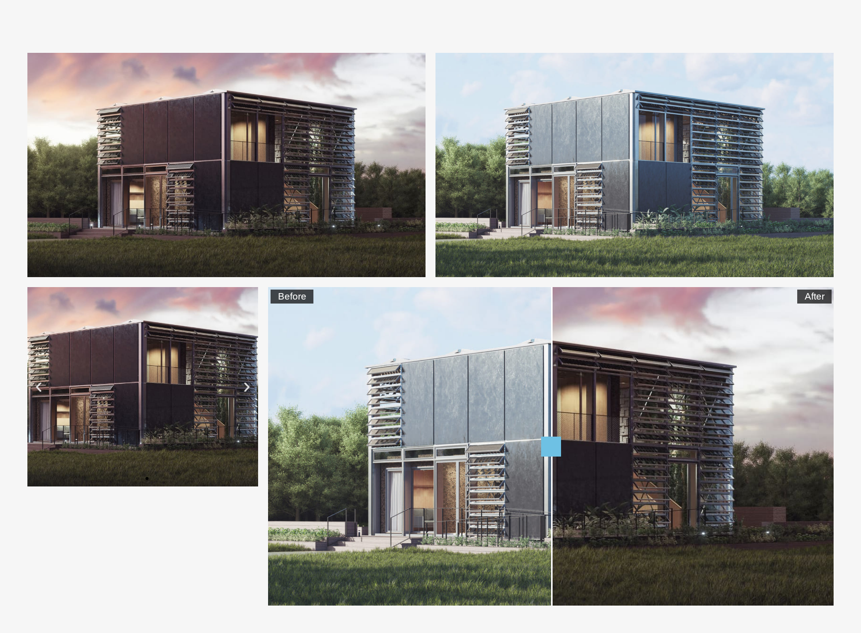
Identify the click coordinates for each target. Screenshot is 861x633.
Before (292, 296)
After (815, 296)
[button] (138, 478)
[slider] (551, 447)
